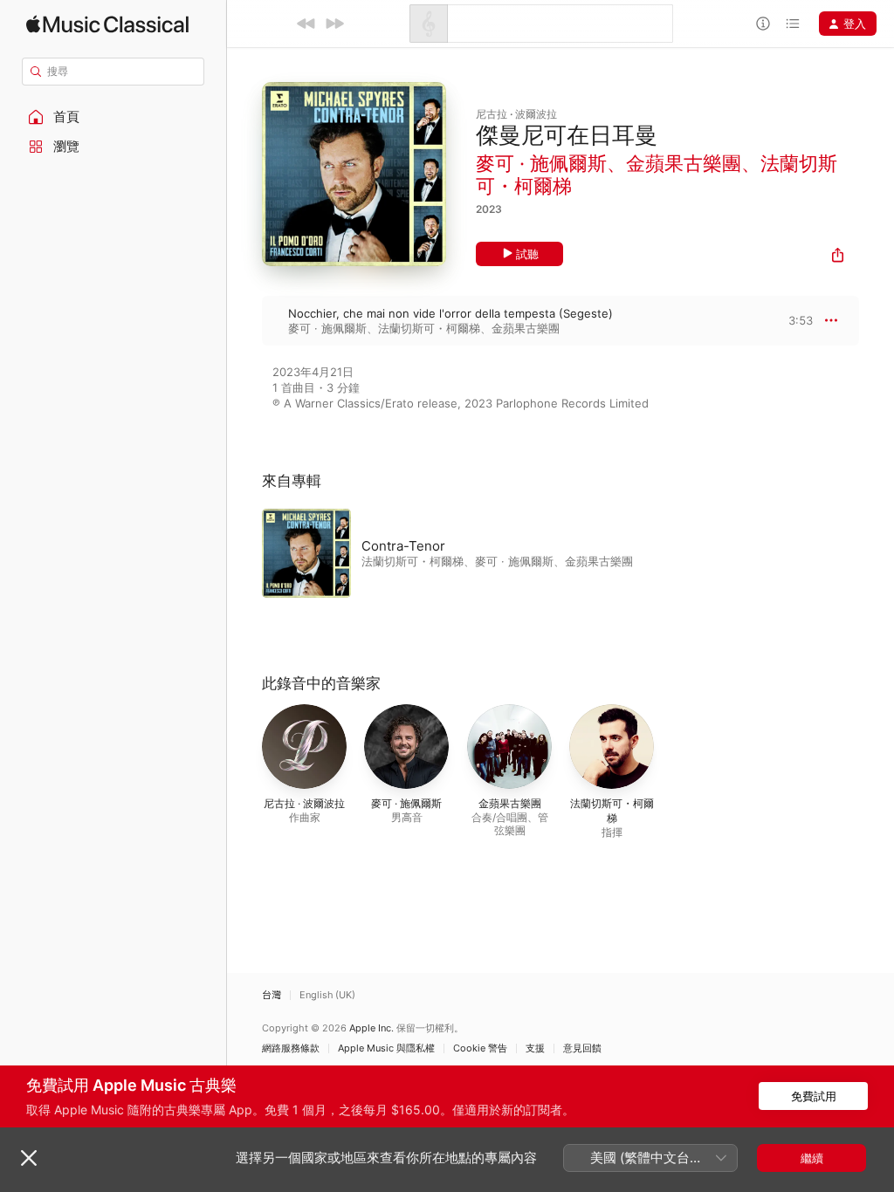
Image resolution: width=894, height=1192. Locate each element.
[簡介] (763, 23)
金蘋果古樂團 (683, 163)
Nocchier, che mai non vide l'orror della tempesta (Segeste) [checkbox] (450, 313)
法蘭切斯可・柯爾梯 (429, 328)
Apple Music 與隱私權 (386, 1048)
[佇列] (793, 23)
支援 (535, 1048)
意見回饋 (582, 1048)
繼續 (812, 1158)
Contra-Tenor (403, 546)
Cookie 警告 (480, 1048)
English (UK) (327, 995)
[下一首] (334, 24)
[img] (107, 24)
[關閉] (29, 1158)
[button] (113, 117)
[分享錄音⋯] (837, 257)
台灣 (271, 995)
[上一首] (306, 24)
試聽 (527, 254)
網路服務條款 (291, 1048)
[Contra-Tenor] (480, 553)
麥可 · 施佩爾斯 (541, 163)
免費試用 (813, 1096)
